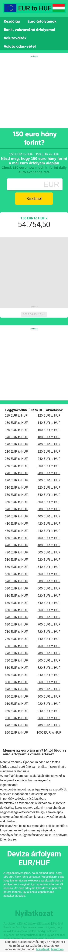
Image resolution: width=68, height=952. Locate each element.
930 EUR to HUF (16, 711)
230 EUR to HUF (16, 458)
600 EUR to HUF (49, 588)
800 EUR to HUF (49, 660)
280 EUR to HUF (49, 473)
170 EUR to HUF (16, 437)
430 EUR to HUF (16, 530)
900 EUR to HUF (49, 696)
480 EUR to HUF (49, 545)
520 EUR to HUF (49, 559)
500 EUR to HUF (49, 552)
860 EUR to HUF (49, 682)
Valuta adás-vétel (20, 46)
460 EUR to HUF (49, 538)
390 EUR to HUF (16, 516)
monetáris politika (44, 825)
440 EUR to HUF (49, 530)
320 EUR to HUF (49, 487)
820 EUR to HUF (49, 667)
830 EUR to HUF (16, 675)
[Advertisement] (34, 92)
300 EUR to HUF (49, 480)
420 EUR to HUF (49, 523)
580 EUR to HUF (49, 581)
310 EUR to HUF (16, 487)
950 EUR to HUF (16, 718)
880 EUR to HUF (49, 689)
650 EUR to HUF (16, 610)
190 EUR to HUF (16, 444)
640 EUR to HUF (49, 602)
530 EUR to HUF (16, 566)
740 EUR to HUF (49, 638)
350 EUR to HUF (16, 502)
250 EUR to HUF (16, 466)
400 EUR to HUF (49, 516)
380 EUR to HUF (49, 509)
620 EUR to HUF (49, 595)
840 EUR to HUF (49, 675)
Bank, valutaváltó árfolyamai (29, 29)
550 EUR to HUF (16, 574)
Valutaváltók (15, 38)
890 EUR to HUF (16, 696)
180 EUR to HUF (49, 437)
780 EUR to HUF (49, 653)
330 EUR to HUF (16, 494)
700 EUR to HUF (49, 624)
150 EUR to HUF (16, 430)
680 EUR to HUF (49, 617)
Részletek (43, 949)
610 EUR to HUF (16, 595)
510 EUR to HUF (16, 559)
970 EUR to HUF (16, 725)
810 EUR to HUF (16, 667)
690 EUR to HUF (16, 624)
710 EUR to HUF (16, 631)
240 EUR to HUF (49, 458)
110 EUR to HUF (16, 415)
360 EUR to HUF (49, 502)
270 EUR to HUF (16, 473)
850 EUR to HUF (16, 682)
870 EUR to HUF (16, 689)
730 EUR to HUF (16, 638)
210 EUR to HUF (16, 451)
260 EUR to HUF (49, 466)
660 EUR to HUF (49, 610)
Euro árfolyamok (42, 21)
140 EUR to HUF (49, 422)
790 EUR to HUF (16, 660)
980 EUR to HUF (49, 725)
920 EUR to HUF (49, 703)
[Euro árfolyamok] (34, 10)
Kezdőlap (12, 21)
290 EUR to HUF (16, 480)
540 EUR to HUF (49, 566)
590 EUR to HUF (16, 588)
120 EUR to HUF (49, 415)
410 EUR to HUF (16, 523)
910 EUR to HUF (16, 703)
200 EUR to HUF (49, 444)
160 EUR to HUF (49, 430)
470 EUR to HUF (16, 545)
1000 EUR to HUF (49, 732)
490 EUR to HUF (16, 552)
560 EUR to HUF (49, 574)
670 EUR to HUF (16, 617)
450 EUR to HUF (16, 538)
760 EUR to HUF (49, 646)
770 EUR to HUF (16, 653)
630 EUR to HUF (16, 602)
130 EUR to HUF (16, 422)
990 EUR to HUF (16, 732)
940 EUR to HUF (49, 711)
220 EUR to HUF (49, 451)
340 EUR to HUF (49, 494)
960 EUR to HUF (49, 718)
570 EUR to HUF (16, 581)
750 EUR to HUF (16, 646)
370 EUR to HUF (16, 509)
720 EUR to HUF (49, 631)
